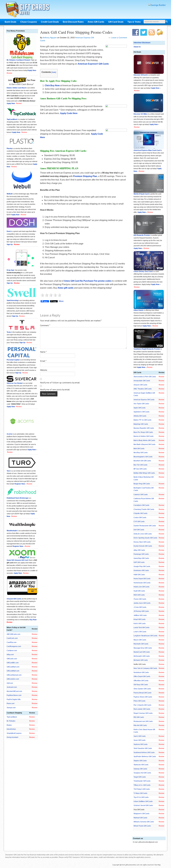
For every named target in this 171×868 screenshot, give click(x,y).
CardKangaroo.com (14, 646)
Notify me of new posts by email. (55, 389)
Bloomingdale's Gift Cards (143, 457)
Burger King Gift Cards (142, 484)
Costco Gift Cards (140, 517)
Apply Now (155, 88)
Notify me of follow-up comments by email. (60, 382)
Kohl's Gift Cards (140, 623)
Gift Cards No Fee (31, 10)
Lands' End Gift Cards (141, 627)
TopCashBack (12, 119)
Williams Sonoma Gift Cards (144, 822)
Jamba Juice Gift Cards (142, 603)
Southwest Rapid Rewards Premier (147, 349)
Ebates (9, 725)
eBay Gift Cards (139, 550)
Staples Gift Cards (140, 761)
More (61, 301)
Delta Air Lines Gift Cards (143, 534)
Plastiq (9, 148)
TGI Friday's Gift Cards (142, 789)
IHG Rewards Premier (142, 235)
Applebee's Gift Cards (141, 412)
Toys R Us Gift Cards (141, 797)
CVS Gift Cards (139, 521)
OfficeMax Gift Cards (141, 681)
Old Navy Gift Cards (141, 685)
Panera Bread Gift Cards (142, 693)
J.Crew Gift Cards (140, 607)
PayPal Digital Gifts (14, 699)
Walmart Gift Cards (140, 818)
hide (54, 72)
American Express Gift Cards (144, 400)
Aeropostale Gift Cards (142, 381)
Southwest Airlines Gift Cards (144, 752)
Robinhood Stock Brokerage (17, 498)
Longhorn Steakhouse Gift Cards (145, 636)
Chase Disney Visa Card (143, 271)
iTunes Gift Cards (140, 599)
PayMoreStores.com (14, 695)
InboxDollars (11, 729)
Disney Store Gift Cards (142, 542)
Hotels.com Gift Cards (141, 587)
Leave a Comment (119, 37)
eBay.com (10, 654)
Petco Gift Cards (139, 701)
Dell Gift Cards (139, 530)
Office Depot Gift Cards (142, 676)
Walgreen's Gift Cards (141, 814)
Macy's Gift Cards (140, 640)
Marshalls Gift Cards (141, 644)
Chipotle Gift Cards (140, 513)
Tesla (9, 332)
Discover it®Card (140, 75)
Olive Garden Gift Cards (142, 689)
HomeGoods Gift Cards (142, 583)
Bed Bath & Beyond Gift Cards (144, 444)
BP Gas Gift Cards (140, 469)
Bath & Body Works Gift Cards (144, 440)
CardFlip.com (11, 642)
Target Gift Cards (140, 777)
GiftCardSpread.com (14, 675)
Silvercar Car (12, 383)
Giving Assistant (12, 737)
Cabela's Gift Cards (141, 494)
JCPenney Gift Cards (141, 611)
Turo (8, 471)
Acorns (9, 434)
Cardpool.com (12, 650)
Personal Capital (13, 360)
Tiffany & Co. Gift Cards (142, 785)
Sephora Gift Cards (140, 744)
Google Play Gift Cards (142, 566)
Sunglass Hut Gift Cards (142, 773)
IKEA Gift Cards (139, 595)
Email (43, 361)
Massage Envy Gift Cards (143, 648)
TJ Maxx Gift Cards (140, 793)
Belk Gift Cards (139, 449)
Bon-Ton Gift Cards (140, 465)
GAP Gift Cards (139, 562)
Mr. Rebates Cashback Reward (18, 60)
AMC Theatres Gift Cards (143, 389)
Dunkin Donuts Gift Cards (143, 546)
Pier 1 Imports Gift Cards (142, 705)
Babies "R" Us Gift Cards (142, 420)
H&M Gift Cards (139, 575)
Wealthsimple (12, 531)
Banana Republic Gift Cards (144, 428)
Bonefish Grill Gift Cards (142, 461)
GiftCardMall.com (13, 671)
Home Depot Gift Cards (142, 579)
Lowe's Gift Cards (140, 632)
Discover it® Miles (140, 114)
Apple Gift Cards (139, 408)
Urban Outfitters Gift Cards (143, 801)
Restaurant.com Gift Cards (143, 721)
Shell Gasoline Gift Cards (143, 748)
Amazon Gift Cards (140, 385)
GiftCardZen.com (13, 679)
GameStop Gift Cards (141, 558)
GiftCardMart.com (13, 667)
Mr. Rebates (11, 721)
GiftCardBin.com (13, 663)
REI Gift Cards (139, 717)
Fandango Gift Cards (141, 554)
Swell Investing (12, 300)
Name (43, 351)
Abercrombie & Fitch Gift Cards (145, 377)
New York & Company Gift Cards (145, 668)
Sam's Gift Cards (140, 736)
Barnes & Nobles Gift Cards (143, 436)
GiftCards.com (12, 659)
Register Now (20, 484)
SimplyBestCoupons (14, 733)
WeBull (9, 194)
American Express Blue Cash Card (147, 150)
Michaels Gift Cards (141, 660)
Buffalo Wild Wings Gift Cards (144, 473)
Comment (45, 325)
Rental (19, 383)
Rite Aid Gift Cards (140, 725)
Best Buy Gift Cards (141, 453)
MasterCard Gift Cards (142, 652)
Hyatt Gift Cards (139, 591)
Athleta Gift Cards (140, 416)
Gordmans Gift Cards (141, 570)
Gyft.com (10, 683)
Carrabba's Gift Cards (141, 505)
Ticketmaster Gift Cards (142, 781)
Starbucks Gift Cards (141, 765)
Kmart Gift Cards (139, 619)
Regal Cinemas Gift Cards (143, 713)
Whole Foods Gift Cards (142, 826)
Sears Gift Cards (139, 740)
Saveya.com (11, 708)
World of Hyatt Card (141, 194)
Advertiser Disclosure (142, 43)
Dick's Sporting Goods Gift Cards (145, 538)
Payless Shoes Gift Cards (143, 697)
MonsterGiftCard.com (14, 691)
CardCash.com (12, 638)
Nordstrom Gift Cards (141, 672)
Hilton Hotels (138, 310)
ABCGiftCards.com (13, 634)
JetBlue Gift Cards (140, 615)
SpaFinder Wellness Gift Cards (145, 756)
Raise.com (10, 703)
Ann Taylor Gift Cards (141, 404)
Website (43, 370)
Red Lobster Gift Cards (142, 709)
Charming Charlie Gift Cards (144, 509)
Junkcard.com (12, 687)
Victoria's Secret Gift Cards (143, 805)
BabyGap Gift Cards (141, 424)
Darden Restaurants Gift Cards (145, 526)
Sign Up (15, 316)
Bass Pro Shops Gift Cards (143, 432)
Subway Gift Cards (140, 769)
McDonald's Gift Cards (142, 656)
